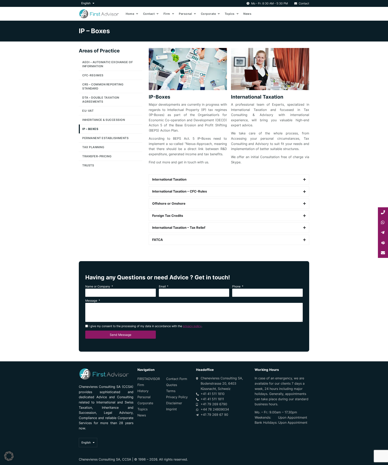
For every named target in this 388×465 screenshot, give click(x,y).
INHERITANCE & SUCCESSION (103, 119)
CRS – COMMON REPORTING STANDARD (102, 86)
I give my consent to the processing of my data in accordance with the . (145, 326)
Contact (149, 13)
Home (130, 13)
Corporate (208, 13)
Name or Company (98, 286)
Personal (185, 13)
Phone (236, 286)
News (247, 13)
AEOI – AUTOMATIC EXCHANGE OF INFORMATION (107, 64)
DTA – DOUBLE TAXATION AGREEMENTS (100, 99)
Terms (170, 391)
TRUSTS (88, 165)
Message (91, 300)
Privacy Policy (177, 397)
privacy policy (192, 326)
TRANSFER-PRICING (97, 156)
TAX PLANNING (93, 147)
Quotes (171, 385)
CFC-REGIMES (92, 75)
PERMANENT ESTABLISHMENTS (105, 138)
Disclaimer (174, 403)
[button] (9, 456)
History (143, 391)
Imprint (171, 409)
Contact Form (176, 379)
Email (163, 286)
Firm (166, 13)
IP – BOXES (90, 129)
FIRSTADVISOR (148, 379)
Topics (230, 13)
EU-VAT (88, 110)
